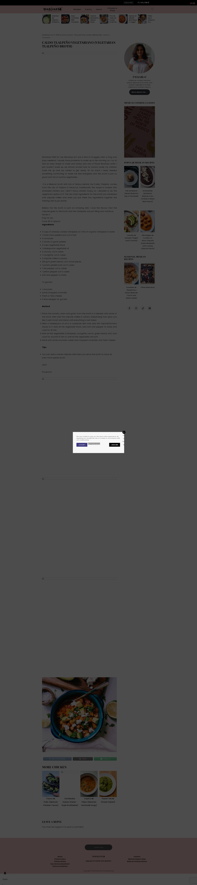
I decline (114, 445)
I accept (81, 445)
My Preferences (94, 444)
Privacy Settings (95, 449)
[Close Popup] (123, 432)
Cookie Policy (108, 449)
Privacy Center (82, 449)
